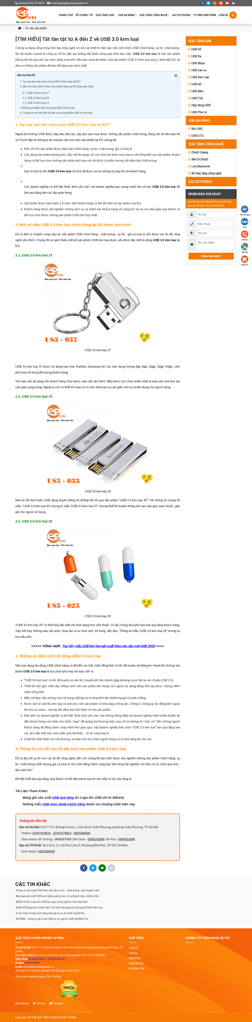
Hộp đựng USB (200, 105)
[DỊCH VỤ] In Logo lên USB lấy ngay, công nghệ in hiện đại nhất (52, 901)
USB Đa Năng (126, 15)
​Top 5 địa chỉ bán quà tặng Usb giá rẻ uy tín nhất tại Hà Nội (50, 913)
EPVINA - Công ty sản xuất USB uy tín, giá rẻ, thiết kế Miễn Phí (52, 919)
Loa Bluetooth (200, 166)
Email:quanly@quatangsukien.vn (69, 3)
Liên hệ (223, 15)
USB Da (196, 56)
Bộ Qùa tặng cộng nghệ (206, 173)
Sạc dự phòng (181, 15)
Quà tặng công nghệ (153, 15)
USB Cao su (198, 70)
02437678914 (62, 833)
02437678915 (41, 833)
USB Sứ (196, 84)
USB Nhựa (198, 63)
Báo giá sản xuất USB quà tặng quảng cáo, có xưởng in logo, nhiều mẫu (58, 896)
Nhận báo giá (210, 256)
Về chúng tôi (84, 15)
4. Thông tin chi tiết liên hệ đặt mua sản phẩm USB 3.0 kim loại (56, 112)
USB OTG (197, 136)
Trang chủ (65, 15)
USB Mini (197, 91)
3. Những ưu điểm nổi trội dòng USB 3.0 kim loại (47, 108)
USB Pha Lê (199, 112)
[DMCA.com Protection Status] (69, 989)
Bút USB (196, 129)
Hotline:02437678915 (31, 3)
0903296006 (82, 833)
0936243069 (96, 839)
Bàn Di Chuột (199, 159)
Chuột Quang (199, 152)
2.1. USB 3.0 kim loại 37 (36, 93)
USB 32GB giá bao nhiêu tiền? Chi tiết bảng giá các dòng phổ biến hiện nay (60, 907)
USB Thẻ (197, 98)
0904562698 (126, 839)
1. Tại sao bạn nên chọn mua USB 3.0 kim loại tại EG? (50, 81)
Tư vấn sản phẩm (204, 15)
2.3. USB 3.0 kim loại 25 (36, 103)
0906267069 (63, 839)
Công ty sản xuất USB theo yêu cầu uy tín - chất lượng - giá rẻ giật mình (58, 890)
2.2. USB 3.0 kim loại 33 (36, 98)
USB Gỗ (196, 49)
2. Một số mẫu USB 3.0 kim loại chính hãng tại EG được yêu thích (57, 86)
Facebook (23, 1003)
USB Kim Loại (200, 77)
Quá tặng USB (105, 15)
